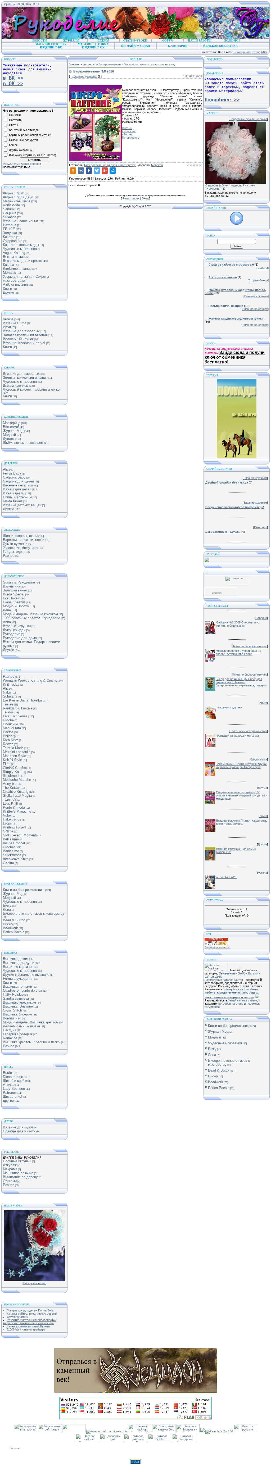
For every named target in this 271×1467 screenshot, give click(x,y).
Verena (8, 319)
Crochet (9, 847)
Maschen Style (14, 756)
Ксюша (8, 265)
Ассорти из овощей (223, 277)
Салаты (263, 267)
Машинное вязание (18, 1173)
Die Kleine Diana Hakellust (23, 700)
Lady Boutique (14, 1089)
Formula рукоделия (18, 979)
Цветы (13, 124)
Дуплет (9, 439)
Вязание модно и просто (22, 261)
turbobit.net (129, 131)
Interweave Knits (16, 859)
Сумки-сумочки (15, 544)
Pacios (8, 732)
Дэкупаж (10, 1165)
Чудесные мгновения (20, 249)
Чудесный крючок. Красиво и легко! (32, 389)
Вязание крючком (256, 296)
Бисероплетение (34, 1283)
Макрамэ (10, 1169)
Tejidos (8, 712)
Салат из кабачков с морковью (231, 264)
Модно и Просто (16, 606)
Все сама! (11, 427)
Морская (157, 165)
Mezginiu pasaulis (16, 752)
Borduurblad (12, 1018)
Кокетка (9, 237)
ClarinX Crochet (15, 768)
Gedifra (8, 863)
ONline (8, 831)
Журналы (89, 64)
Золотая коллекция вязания (25, 335)
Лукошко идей (14, 630)
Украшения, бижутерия (21, 548)
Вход (256, 52)
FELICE (9, 229)
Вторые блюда (258, 280)
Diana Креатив (14, 602)
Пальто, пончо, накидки (226, 305)
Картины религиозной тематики (30, 134)
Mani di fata (12, 728)
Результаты (11, 163)
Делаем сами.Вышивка (21, 1026)
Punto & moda (14, 807)
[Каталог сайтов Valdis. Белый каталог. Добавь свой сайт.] (216, 970)
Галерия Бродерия (18, 1034)
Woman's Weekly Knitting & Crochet (30, 680)
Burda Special (13, 594)
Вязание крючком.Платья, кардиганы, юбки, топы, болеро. (241, 822)
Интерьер (260, 527)
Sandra (8, 209)
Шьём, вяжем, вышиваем (23, 443)
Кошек (13, 145)
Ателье (9, 1085)
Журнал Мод (13, 431)
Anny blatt (11, 784)
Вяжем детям (14, 493)
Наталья (9, 225)
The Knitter (11, 788)
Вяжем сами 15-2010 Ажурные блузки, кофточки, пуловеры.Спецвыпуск (241, 765)
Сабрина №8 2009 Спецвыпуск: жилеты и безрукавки (237, 624)
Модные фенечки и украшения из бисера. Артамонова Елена (238, 652)
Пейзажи (15, 114)
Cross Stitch (12, 1010)
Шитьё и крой (13, 1081)
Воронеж (217, 592)
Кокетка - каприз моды (21, 245)
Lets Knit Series (15, 716)
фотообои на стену (230, 1003)
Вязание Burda (14, 323)
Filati (6, 764)
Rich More (11, 740)
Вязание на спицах (255, 309)
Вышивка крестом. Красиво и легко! (32, 1042)
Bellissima (11, 839)
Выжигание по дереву (20, 1177)
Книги (7, 288)
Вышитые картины (17, 967)
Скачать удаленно (85, 76)
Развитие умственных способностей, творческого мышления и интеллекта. (30, 1321)
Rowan (8, 744)
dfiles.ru (127, 128)
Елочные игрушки (17, 1161)
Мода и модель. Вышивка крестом (30, 1022)
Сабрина (9, 213)
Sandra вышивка (16, 998)
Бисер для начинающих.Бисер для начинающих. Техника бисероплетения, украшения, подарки (241, 682)
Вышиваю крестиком (19, 1002)
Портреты (15, 119)
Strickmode (11, 776)
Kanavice (10, 1038)
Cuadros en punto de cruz (22, 990)
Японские (10, 724)
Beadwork (10, 928)
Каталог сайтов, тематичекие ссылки (32, 1313)
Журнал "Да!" (14, 193)
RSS (264, 52)
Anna (7, 622)
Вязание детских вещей (22, 505)
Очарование (12, 241)
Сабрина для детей (18, 481)
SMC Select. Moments (20, 835)
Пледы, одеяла (15, 552)
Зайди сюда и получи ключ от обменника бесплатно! (235, 357)
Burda (7, 1073)
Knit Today (11, 684)
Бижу (7, 906)
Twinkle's (10, 799)
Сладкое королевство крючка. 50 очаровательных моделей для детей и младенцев (241, 795)
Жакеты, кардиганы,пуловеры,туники (236, 318)
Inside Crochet (14, 843)
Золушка (10, 233)
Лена (7, 610)
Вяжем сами (13, 257)
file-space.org (130, 137)
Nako (7, 692)
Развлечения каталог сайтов (224, 979)
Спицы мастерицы (17, 497)
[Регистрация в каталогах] (25, 1431)
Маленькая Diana (16, 201)
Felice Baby (12, 473)
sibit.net (127, 134)
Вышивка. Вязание (18, 1006)
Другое (8, 650)
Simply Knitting (14, 772)
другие (8, 1100)
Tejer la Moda (13, 748)
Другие (8, 292)
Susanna (9, 217)
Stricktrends (12, 855)
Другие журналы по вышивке (26, 975)
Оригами (10, 1181)
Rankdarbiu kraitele (17, 708)
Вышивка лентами (17, 986)
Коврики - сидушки (229, 707)
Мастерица (11, 423)
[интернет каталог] (111, 1441)
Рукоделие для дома (20, 638)
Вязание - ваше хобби (20, 221)
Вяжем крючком (16, 386)
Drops (7, 823)
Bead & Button (14, 920)
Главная (74, 64)
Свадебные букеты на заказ (248, 119)
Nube (7, 815)
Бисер (8, 924)
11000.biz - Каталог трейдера (26, 1329)
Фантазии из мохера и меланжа (237, 735)
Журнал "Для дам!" (18, 197)
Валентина (11, 586)
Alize (7, 469)
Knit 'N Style (12, 760)
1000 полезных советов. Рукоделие (31, 618)
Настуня (9, 1030)
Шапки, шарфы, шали (20, 536)
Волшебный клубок (18, 339)
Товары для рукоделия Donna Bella (30, 1310)
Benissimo (11, 851)
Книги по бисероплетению (23, 890)
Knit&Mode (11, 205)
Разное (8, 556)
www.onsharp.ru (17, 1316)
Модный (9, 435)
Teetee (8, 704)
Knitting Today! (14, 827)
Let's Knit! (10, 803)
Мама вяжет (12, 501)
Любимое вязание (17, 269)
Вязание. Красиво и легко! (24, 343)
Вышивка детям (15, 959)
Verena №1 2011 (226, 877)
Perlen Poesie (13, 932)
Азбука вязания (15, 284)
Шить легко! (12, 1097)
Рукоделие (11, 634)
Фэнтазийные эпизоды (24, 129)
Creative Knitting (15, 792)
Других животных (20, 150)
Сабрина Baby (14, 477)
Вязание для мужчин (20, 1127)
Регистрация (242, 52)
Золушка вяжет (15, 590)
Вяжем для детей (17, 489)
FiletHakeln (11, 598)
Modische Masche (17, 780)
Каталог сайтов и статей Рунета (28, 1326)
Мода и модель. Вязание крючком (30, 614)
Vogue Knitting (14, 253)
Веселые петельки (18, 485)
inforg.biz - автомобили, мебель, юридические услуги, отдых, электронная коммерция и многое (232, 993)
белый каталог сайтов (242, 1000)
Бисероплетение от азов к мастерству (33, 913)
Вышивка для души (18, 963)
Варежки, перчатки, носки (23, 540)
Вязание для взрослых (21, 331)
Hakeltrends (12, 819)
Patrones (10, 1093)
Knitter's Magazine (17, 811)
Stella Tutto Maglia (17, 796)
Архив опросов (31, 163)
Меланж (9, 273)
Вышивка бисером (17, 1014)
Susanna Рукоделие (19, 582)
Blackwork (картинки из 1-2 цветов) (32, 155)
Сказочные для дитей (23, 140)
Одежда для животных (21, 1131)
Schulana (10, 696)
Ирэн (7, 327)
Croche (8, 720)
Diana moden (13, 1077)
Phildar (8, 736)
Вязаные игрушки (17, 626)
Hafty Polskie (13, 994)
